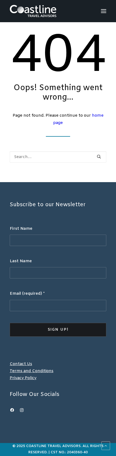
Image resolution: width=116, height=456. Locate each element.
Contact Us (21, 364)
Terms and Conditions (31, 371)
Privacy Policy (23, 378)
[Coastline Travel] (33, 11)
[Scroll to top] (105, 445)
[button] (103, 11)
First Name (21, 228)
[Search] (58, 157)
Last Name (21, 261)
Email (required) (27, 293)
